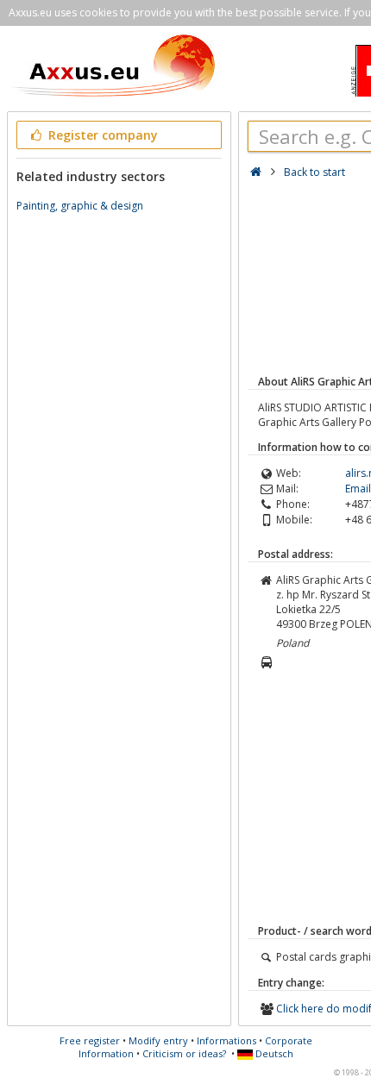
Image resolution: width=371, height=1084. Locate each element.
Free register (90, 1040)
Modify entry (158, 1040)
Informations (226, 1040)
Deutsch (273, 1053)
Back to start (314, 172)
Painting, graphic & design (79, 205)
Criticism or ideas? (184, 1053)
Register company (101, 135)
